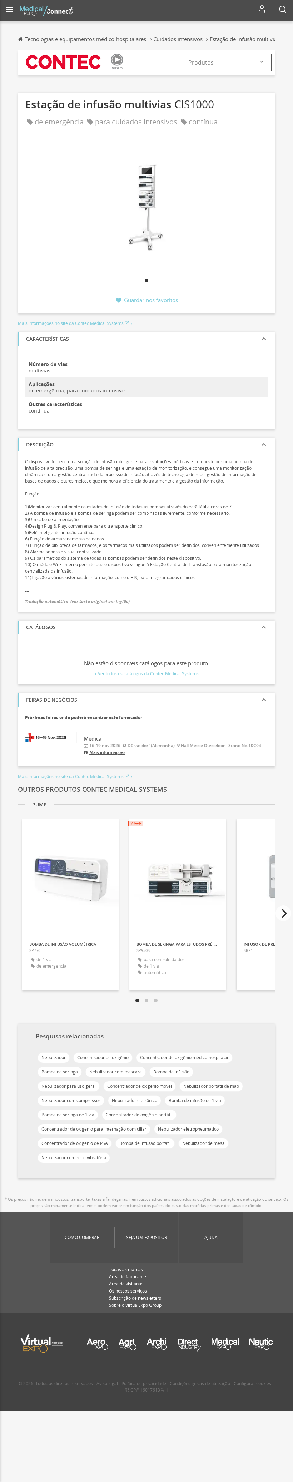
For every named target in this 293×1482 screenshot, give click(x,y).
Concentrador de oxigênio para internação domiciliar (93, 1129)
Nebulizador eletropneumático (188, 1129)
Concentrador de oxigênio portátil (139, 1115)
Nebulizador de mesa (203, 1143)
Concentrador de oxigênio (103, 1057)
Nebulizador (53, 1057)
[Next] (283, 913)
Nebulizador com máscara (115, 1072)
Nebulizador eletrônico (134, 1100)
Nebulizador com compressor (70, 1100)
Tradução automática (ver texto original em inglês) (77, 601)
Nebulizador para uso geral (68, 1086)
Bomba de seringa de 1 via (67, 1115)
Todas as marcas (126, 1269)
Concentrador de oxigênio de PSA (74, 1143)
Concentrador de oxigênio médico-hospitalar (184, 1057)
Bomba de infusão (171, 1072)
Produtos (201, 62)
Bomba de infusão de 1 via (195, 1100)
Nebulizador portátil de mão (211, 1086)
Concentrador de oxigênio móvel (139, 1086)
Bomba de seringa (59, 1072)
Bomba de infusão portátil (145, 1143)
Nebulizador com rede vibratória (73, 1158)
